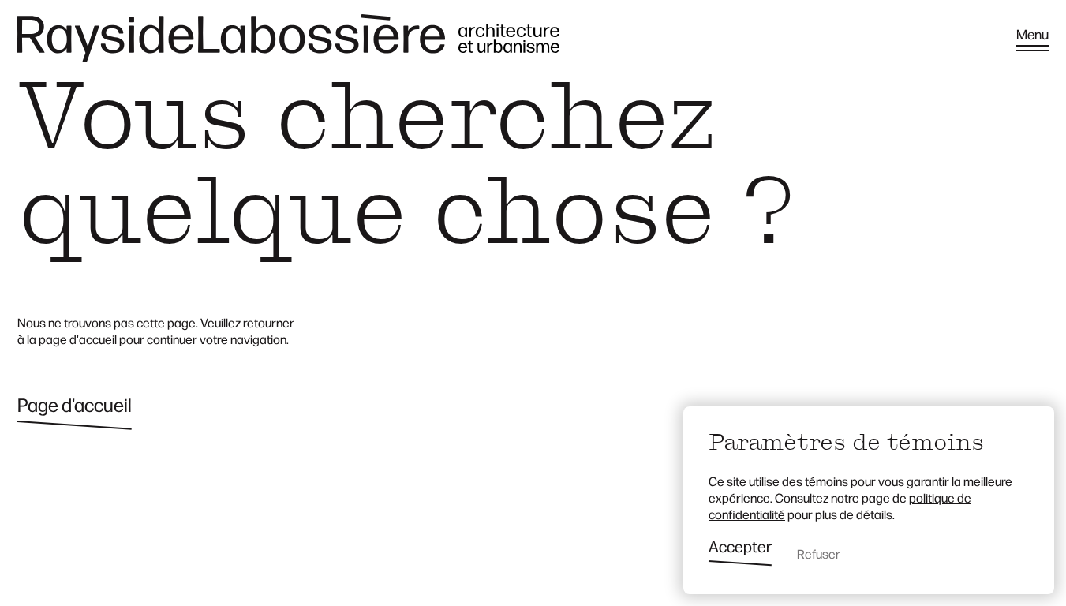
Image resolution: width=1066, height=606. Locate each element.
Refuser (818, 553)
